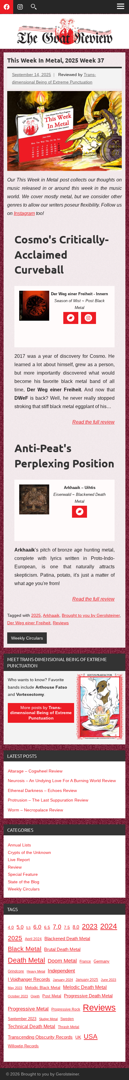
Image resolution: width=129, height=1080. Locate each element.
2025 (36, 615)
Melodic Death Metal (85, 987)
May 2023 (15, 988)
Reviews (61, 622)
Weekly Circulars (27, 638)
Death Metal (26, 960)
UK (78, 1037)
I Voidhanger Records (29, 979)
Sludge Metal (48, 1019)
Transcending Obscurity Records (40, 1037)
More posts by (41, 712)
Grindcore (16, 971)
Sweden (67, 1019)
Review (15, 867)
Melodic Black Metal (42, 987)
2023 (90, 926)
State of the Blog (23, 881)
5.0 (19, 927)
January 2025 (87, 979)
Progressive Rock (65, 1009)
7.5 (67, 927)
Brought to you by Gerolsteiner (91, 615)
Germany (102, 961)
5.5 (28, 927)
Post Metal (51, 996)
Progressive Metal (28, 1009)
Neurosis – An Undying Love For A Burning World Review (62, 780)
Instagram (24, 213)
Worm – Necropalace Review (35, 810)
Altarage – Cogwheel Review (35, 771)
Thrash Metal (68, 1027)
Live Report (19, 859)
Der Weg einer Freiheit (28, 622)
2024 (108, 926)
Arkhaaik (51, 615)
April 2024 (33, 939)
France (85, 961)
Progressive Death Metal (88, 995)
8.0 (76, 927)
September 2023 (22, 1019)
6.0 (37, 927)
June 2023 (108, 979)
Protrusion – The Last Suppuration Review (48, 800)
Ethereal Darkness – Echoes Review (42, 790)
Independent (61, 971)
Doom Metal (62, 961)
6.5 (47, 927)
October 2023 (18, 996)
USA (91, 1036)
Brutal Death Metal (62, 949)
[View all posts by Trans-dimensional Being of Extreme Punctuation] (99, 738)
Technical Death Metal (31, 1026)
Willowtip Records (23, 1046)
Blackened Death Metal (67, 938)
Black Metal (24, 948)
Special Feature (23, 874)
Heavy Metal (36, 971)
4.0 (11, 927)
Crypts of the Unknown (29, 852)
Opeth (35, 996)
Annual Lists (19, 845)
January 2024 (63, 979)
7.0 (57, 926)
